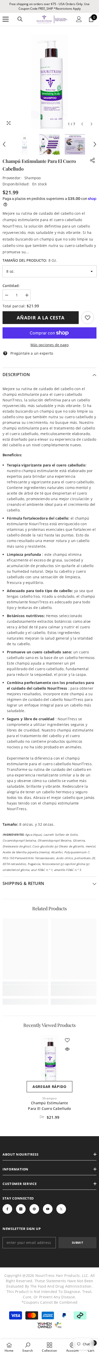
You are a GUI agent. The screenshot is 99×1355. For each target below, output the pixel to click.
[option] (49, 81)
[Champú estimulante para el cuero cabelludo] (49, 1058)
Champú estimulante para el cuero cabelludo (49, 1105)
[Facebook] (7, 1209)
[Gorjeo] (61, 1209)
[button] (82, 123)
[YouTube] (48, 1209)
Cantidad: (11, 285)
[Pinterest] (34, 1209)
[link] (87, 317)
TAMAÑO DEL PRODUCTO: (30, 260)
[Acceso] (79, 19)
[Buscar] (20, 19)
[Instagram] (21, 1209)
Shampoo (32, 177)
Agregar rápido (49, 1086)
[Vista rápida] (67, 1049)
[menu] (6, 19)
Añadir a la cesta (40, 318)
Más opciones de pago (49, 344)
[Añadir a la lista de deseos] (67, 1040)
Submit (77, 1242)
